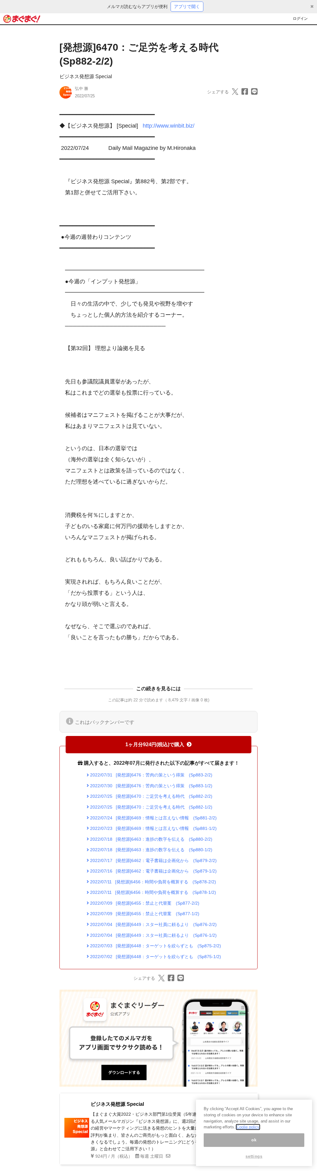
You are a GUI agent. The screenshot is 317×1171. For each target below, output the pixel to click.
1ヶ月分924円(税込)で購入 (154, 744)
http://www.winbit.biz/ (168, 126)
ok (253, 1140)
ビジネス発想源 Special (85, 76)
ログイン (300, 18)
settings (253, 1156)
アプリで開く (187, 6)
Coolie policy (248, 1127)
